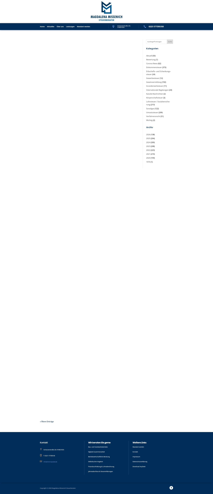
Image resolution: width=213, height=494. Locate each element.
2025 (148, 138)
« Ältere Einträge (47, 421)
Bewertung (150, 59)
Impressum (136, 457)
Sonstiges (61, 302)
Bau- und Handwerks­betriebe (98, 447)
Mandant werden (83, 27)
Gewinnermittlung (65, 110)
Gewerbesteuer (152, 78)
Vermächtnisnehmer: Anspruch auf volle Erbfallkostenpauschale (73, 202)
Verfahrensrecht (153, 116)
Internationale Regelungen (157, 90)
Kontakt (135, 452)
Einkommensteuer (154, 67)
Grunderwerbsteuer (154, 86)
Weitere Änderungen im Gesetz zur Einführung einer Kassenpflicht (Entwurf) (89, 296)
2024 (148, 142)
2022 (148, 150)
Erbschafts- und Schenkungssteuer (72, 207)
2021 (148, 154)
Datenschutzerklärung (140, 462)
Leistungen (70, 27)
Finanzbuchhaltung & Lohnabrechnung (101, 467)
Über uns (60, 27)
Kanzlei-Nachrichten (154, 94)
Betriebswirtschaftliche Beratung (99, 457)
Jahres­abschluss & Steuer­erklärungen (100, 471)
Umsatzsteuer (152, 112)
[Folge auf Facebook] (171, 488)
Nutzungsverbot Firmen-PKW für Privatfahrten (78, 106)
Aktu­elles (50, 27)
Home (42, 27)
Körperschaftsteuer (154, 98)
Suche (170, 42)
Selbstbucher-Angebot (95, 462)
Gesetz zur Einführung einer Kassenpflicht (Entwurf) (82, 392)
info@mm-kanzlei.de (50, 462)
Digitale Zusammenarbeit (96, 452)
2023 (148, 146)
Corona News (152, 63)
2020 (148, 158)
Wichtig (149, 120)
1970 (148, 162)
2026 (148, 134)
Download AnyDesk (139, 467)
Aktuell (149, 56)
